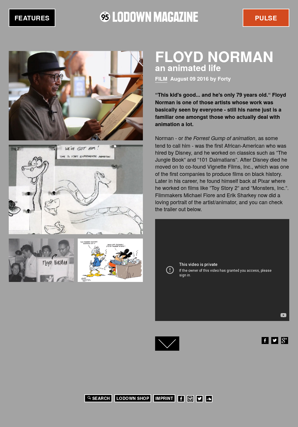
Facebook (265, 340)
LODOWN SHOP (132, 398)
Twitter (274, 340)
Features (32, 17)
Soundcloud (208, 398)
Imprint (164, 398)
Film (161, 78)
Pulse (266, 17)
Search (101, 398)
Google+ (284, 340)
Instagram (190, 398)
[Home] (149, 16)
